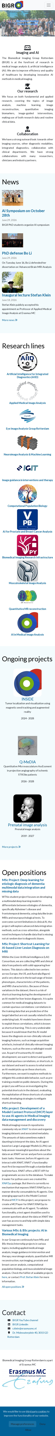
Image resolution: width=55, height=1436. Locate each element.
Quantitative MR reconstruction (27, 608)
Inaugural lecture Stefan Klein (26, 295)
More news (8, 320)
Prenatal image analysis (27, 825)
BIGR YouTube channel (25, 1320)
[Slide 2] (27, 32)
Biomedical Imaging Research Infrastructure (27, 557)
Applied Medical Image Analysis (27, 402)
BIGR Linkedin (20, 1324)
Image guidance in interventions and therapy (27, 480)
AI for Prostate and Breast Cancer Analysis (27, 531)
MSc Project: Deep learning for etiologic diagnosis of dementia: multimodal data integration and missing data (23, 885)
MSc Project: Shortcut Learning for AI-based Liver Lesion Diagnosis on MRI (26, 947)
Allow (28, 1429)
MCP (14, 1199)
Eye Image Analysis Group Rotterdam (27, 428)
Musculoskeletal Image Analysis (27, 583)
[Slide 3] (32, 32)
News (10, 182)
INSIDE (28, 699)
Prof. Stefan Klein (29, 1277)
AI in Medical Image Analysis (27, 634)
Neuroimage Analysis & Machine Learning (27, 454)
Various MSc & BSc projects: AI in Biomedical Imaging (24, 1232)
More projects (10, 846)
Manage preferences (22, 1423)
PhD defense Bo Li (17, 253)
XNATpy (6, 1183)
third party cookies (36, 1411)
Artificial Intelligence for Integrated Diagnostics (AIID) (27, 375)
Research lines (23, 346)
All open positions (12, 1286)
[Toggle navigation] (48, 5)
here (4, 1277)
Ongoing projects (27, 659)
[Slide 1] (22, 32)
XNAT (25, 1129)
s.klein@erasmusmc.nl (24, 1328)
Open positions (24, 872)
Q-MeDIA (27, 762)
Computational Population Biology (27, 505)
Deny (42, 1423)
